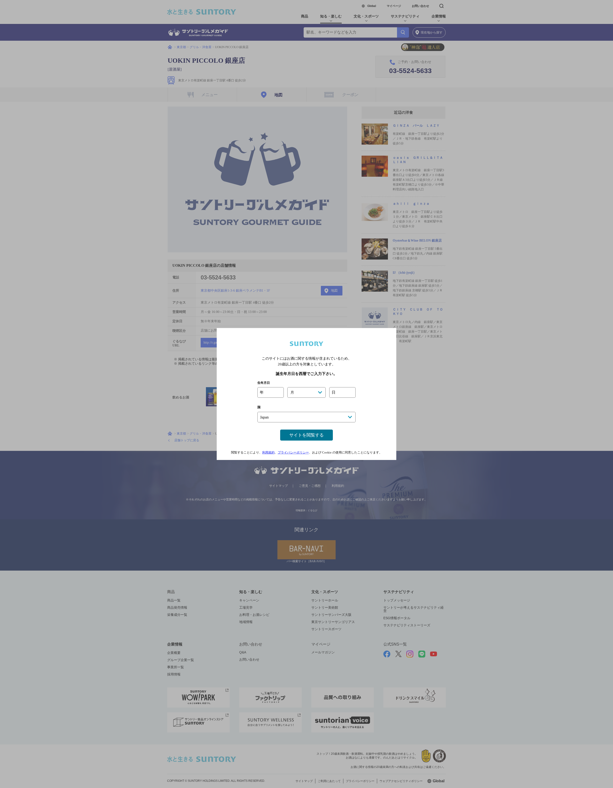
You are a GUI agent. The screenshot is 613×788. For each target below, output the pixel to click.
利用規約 (268, 452)
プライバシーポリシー (293, 452)
